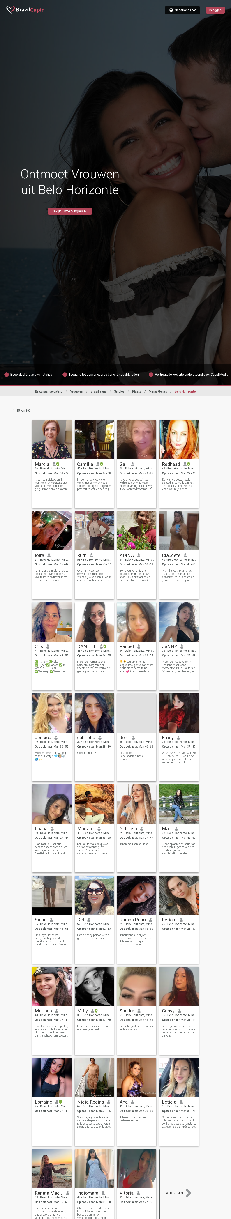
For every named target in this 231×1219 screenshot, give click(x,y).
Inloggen (215, 10)
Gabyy (168, 1011)
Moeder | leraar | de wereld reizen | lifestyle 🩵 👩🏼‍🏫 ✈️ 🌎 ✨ (50, 756)
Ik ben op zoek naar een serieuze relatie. (134, 1119)
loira (39, 555)
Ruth (82, 555)
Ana (124, 1102)
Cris (39, 646)
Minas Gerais (158, 391)
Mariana (85, 828)
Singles (119, 391)
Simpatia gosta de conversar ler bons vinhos (136, 1028)
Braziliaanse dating (48, 391)
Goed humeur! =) (87, 752)
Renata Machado (49, 1193)
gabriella (86, 737)
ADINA (127, 555)
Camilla (85, 464)
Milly (82, 1011)
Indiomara (87, 1193)
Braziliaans (98, 391)
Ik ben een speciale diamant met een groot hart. (93, 1028)
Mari (167, 828)
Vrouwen (76, 391)
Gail (124, 464)
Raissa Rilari (133, 919)
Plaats (136, 391)
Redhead (171, 464)
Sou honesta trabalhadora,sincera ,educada (132, 756)
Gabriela (128, 828)
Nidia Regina (90, 1102)
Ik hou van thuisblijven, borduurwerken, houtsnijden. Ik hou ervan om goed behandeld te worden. (137, 940)
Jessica (43, 737)
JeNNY (169, 646)
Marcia (42, 464)
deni (124, 737)
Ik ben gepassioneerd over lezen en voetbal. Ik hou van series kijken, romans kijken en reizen (178, 1031)
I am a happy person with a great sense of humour (93, 937)
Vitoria (127, 1193)
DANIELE (87, 646)
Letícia (169, 919)
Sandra (127, 1011)
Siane (40, 919)
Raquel (127, 646)
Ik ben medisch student (134, 844)
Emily (168, 737)
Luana (41, 828)
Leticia (169, 1102)
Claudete (171, 555)
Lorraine (43, 1102)
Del (80, 919)
